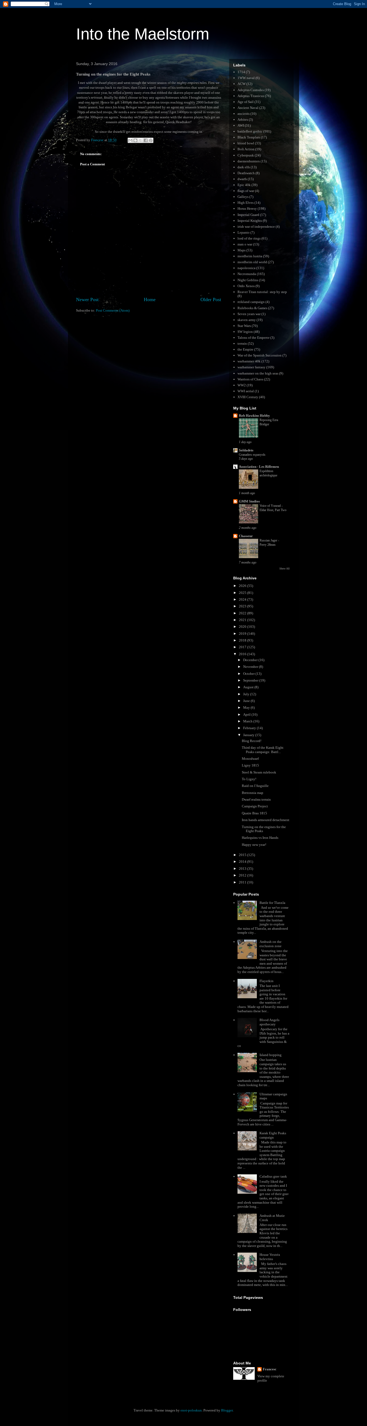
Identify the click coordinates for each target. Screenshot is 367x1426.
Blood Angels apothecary (269, 1022)
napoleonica (247, 268)
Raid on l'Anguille (255, 786)
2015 (243, 855)
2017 (243, 647)
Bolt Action (246, 149)
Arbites (243, 119)
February (250, 728)
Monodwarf (250, 759)
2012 (243, 875)
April (247, 714)
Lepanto (244, 232)
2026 (243, 586)
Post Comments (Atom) (112, 310)
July (246, 694)
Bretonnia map (252, 793)
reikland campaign (251, 302)
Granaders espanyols (252, 455)
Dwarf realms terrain (256, 799)
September (251, 680)
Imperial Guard (248, 215)
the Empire (245, 349)
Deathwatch (246, 173)
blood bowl (246, 143)
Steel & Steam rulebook (259, 772)
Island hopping (271, 1055)
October (249, 674)
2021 (243, 620)
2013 (243, 869)
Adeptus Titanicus (251, 96)
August (248, 687)
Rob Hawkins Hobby (254, 415)
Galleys (243, 197)
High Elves (246, 203)
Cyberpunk (246, 155)
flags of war (246, 191)
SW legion (245, 332)
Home (150, 299)
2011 (243, 882)
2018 (243, 640)
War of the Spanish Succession (260, 355)
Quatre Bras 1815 (254, 813)
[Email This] (130, 140)
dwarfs (242, 179)
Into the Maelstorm (142, 34)
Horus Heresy (247, 208)
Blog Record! (251, 741)
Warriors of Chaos (250, 379)
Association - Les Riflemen (259, 467)
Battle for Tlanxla (272, 903)
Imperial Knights (250, 221)
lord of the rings (249, 238)
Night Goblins (248, 280)
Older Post (210, 299)
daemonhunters (249, 161)
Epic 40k (244, 185)
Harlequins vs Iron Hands (260, 838)
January (249, 735)
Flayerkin (267, 981)
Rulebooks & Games (252, 308)
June (247, 701)
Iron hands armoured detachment (265, 820)
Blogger (227, 1410)
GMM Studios (249, 501)
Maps (242, 250)
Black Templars (249, 137)
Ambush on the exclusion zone (271, 944)
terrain (242, 343)
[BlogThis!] (135, 140)
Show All (284, 568)
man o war (245, 244)
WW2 (242, 385)
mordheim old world (252, 262)
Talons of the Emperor (253, 338)
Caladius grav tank (273, 1176)
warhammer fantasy (251, 367)
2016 (243, 654)
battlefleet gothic (250, 131)
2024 (243, 599)
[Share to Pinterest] (150, 140)
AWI (241, 125)
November (251, 667)
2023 (243, 606)
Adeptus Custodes (251, 90)
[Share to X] (140, 140)
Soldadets (246, 450)
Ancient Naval (248, 108)
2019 (243, 634)
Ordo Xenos (246, 286)
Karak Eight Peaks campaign (273, 1135)
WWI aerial (246, 391)
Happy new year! (254, 845)
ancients (244, 114)
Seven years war (249, 314)
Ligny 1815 (250, 765)
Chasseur (246, 536)
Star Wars (244, 326)
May (247, 707)
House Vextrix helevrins (270, 1257)
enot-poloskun (191, 1410)
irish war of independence (256, 226)
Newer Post (87, 299)
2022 (243, 613)
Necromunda (247, 274)
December (250, 660)
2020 (243, 627)
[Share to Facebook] (145, 140)
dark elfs (244, 167)
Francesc (269, 1369)
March (248, 721)
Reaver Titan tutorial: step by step (262, 292)
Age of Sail (246, 102)
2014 (243, 862)
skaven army (247, 320)
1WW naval (246, 78)
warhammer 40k (249, 361)
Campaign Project (255, 806)
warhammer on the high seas (258, 373)
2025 (243, 593)
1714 (241, 72)
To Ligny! (249, 779)
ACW (242, 84)
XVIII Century (248, 397)
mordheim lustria (250, 256)
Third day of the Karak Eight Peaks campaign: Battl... (262, 750)
